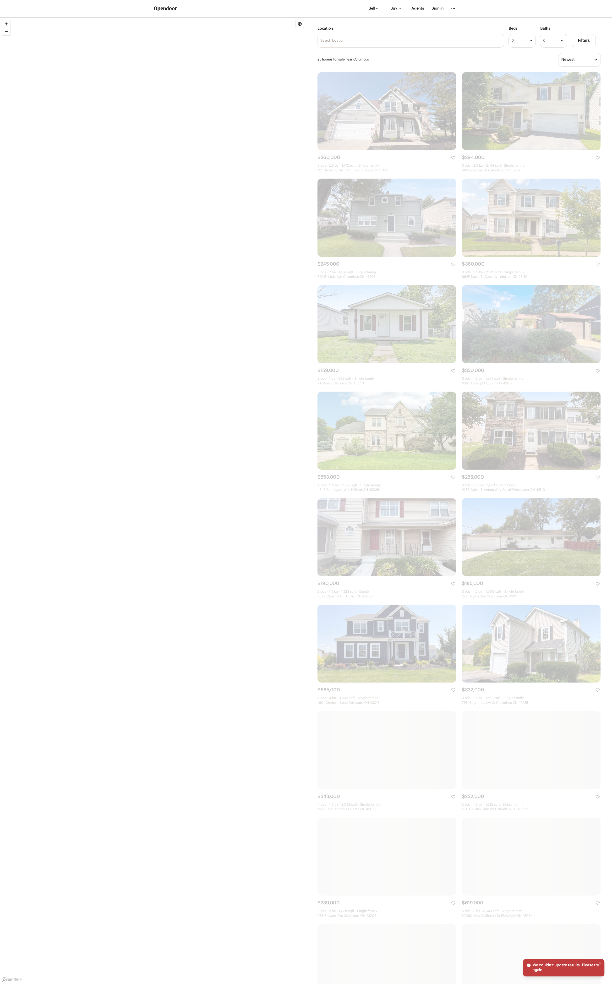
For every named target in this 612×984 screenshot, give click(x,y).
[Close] (600, 963)
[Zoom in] (6, 24)
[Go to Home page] (165, 8)
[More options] (453, 8)
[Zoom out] (6, 31)
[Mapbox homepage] (11, 980)
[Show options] (531, 41)
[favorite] (453, 158)
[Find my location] (300, 24)
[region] (153, 501)
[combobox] (522, 40)
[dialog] (563, 967)
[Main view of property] (386, 111)
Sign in (438, 8)
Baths (545, 28)
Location (325, 28)
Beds (513, 28)
